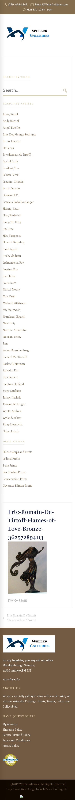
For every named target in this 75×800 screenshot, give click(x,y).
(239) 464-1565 (17, 4)
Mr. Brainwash (11, 309)
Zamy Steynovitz (13, 424)
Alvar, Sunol (10, 114)
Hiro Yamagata (12, 235)
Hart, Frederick (12, 215)
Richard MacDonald (15, 357)
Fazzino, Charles (13, 181)
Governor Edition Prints (17, 485)
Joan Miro (9, 276)
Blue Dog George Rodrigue (19, 134)
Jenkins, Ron (10, 269)
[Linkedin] (22, 600)
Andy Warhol (11, 121)
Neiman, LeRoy (12, 336)
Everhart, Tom (11, 168)
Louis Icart (9, 283)
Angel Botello (11, 127)
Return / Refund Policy (16, 735)
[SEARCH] (65, 90)
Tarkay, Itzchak (12, 397)
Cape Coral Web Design (21, 789)
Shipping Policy (12, 729)
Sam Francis (10, 377)
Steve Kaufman (12, 390)
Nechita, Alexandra (15, 330)
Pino (6, 343)
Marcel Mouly (11, 289)
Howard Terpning (13, 242)
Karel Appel (10, 249)
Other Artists (11, 431)
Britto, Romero (11, 141)
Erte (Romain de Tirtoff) (17, 154)
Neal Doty (9, 323)
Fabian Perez (10, 175)
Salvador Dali (11, 370)
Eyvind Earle (10, 161)
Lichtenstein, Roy (13, 262)
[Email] (25, 600)
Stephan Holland (13, 384)
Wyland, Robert (12, 417)
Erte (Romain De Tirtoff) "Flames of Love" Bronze (21, 618)
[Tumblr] (19, 600)
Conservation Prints (15, 479)
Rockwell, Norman (14, 363)
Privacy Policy (11, 745)
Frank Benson (11, 188)
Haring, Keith (11, 208)
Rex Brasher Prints (14, 472)
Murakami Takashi (14, 316)
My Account (10, 724)
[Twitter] (12, 600)
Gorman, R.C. (10, 195)
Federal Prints (11, 458)
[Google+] (16, 600)
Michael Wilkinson (14, 303)
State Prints (10, 465)
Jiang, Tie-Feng (12, 222)
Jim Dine (8, 229)
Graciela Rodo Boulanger (18, 202)
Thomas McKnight (14, 404)
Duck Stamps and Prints (17, 452)
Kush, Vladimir (12, 255)
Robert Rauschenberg (16, 350)
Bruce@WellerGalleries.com (51, 4)
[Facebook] (9, 600)
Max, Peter (9, 296)
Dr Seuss (8, 148)
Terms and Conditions (16, 740)
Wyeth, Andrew (12, 411)
